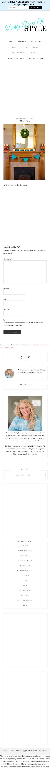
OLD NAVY (25, 576)
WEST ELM (25, 595)
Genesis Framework (30, 750)
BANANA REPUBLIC (25, 571)
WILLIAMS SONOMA (25, 600)
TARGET (25, 585)
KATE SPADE (25, 556)
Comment (7, 259)
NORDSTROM (25, 566)
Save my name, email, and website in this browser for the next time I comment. (23, 324)
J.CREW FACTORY (25, 551)
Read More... (32, 454)
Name (6, 289)
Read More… (40, 372)
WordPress (43, 750)
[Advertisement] (25, 88)
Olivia (18, 750)
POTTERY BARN (25, 590)
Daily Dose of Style (25, 24)
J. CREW (25, 546)
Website (6, 309)
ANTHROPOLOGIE (25, 561)
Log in (25, 752)
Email (5, 299)
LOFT (25, 581)
